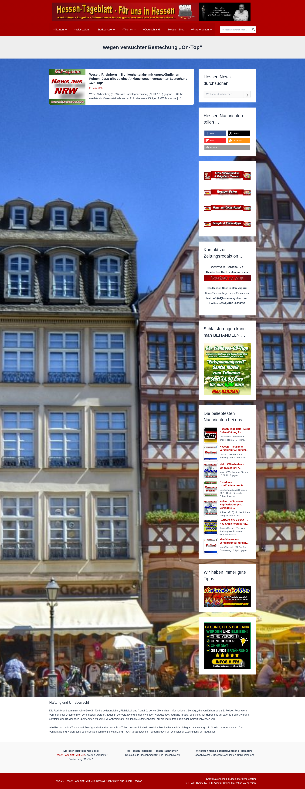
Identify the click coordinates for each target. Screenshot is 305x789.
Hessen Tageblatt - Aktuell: (70, 755)
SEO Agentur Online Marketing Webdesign (232, 783)
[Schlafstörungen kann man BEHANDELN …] (227, 369)
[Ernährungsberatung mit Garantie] (227, 645)
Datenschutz (220, 779)
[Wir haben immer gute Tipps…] (227, 596)
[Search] (253, 29)
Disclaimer (235, 779)
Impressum (249, 779)
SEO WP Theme (194, 783)
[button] (65, 29)
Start (208, 779)
